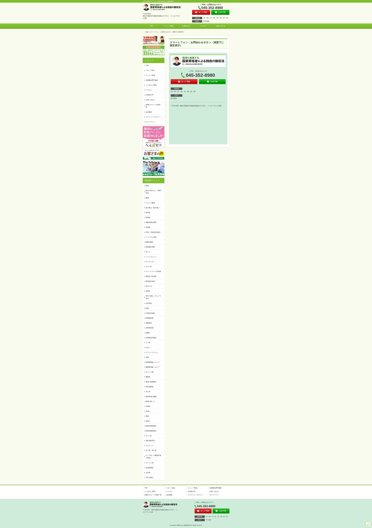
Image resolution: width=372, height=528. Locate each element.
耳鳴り (148, 411)
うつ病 (148, 342)
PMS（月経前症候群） (153, 232)
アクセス (203, 26)
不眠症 (148, 406)
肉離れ (148, 333)
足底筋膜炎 (149, 467)
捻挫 (147, 308)
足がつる (149, 286)
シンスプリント (151, 257)
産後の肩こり (150, 401)
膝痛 (147, 198)
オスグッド (149, 445)
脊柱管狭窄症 (150, 440)
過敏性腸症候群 (151, 222)
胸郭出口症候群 (151, 276)
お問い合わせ (220, 26)
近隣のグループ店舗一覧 (153, 106)
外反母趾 (149, 303)
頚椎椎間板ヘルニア (153, 362)
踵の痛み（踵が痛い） (153, 208)
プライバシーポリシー (153, 117)
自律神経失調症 (151, 338)
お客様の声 (186, 26)
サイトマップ (150, 122)
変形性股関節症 (151, 426)
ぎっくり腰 (149, 372)
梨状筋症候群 (150, 281)
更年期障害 (149, 387)
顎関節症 (149, 323)
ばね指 (148, 472)
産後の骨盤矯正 (151, 382)
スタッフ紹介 (150, 70)
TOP (151, 26)
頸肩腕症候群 (150, 247)
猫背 (147, 185)
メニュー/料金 (169, 26)
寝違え (148, 421)
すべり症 (149, 436)
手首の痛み (149, 477)
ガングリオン (150, 261)
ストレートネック (152, 352)
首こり (148, 252)
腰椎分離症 (149, 242)
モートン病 (149, 463)
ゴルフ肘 (149, 266)
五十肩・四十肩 (151, 450)
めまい (148, 347)
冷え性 (148, 391)
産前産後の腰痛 (151, 396)
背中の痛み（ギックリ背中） (153, 297)
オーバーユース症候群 (153, 271)
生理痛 (148, 227)
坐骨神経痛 (149, 328)
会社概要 (149, 112)
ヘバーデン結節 (151, 237)
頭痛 (147, 357)
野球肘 (148, 212)
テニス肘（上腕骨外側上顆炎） (153, 457)
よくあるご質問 (151, 85)
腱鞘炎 (148, 377)
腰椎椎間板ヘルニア (153, 367)
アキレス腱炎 (150, 203)
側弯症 (148, 291)
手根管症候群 (150, 313)
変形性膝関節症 (151, 431)
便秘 (147, 416)
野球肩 (148, 217)
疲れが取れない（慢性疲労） (153, 192)
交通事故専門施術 (152, 80)
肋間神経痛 (149, 318)
